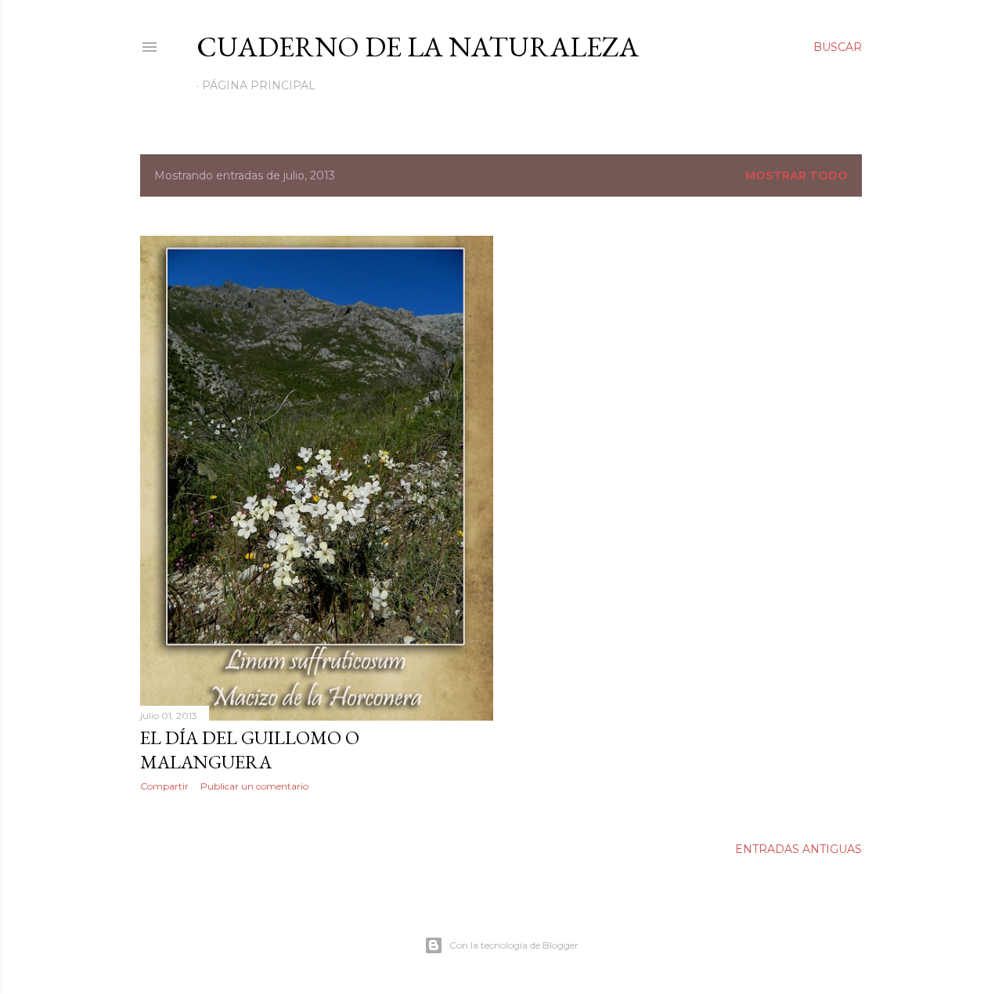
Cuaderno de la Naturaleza (417, 46)
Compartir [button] (164, 786)
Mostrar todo (796, 175)
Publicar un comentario (254, 786)
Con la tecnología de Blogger (513, 945)
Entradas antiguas (798, 849)
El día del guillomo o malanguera (249, 749)
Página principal (258, 85)
